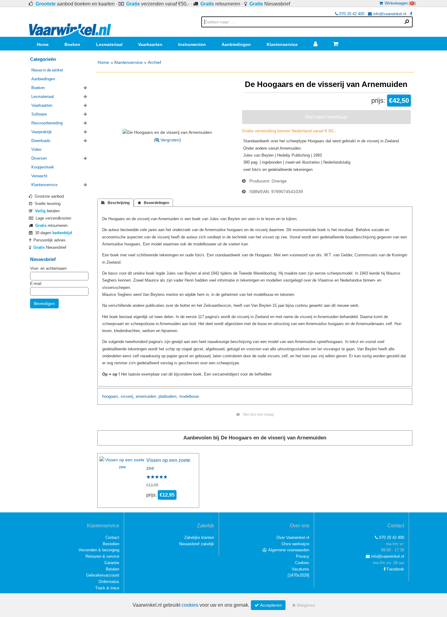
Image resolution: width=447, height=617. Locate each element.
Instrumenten (192, 44)
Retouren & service (102, 556)
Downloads (40, 141)
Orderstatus (109, 581)
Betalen (112, 569)
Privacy (302, 556)
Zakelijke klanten (199, 537)
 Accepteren (268, 605)
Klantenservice (282, 44)
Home (43, 44)
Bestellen (111, 544)
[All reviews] (157, 477)
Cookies (302, 562)
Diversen (39, 158)
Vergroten (169, 140)
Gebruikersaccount (102, 575)
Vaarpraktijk (41, 132)
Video (36, 149)
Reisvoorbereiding (47, 123)
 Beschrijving (115, 203)
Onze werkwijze (295, 544)
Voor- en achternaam (48, 268)
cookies (190, 605)
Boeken (72, 44)
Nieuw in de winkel (47, 70)
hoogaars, (111, 396)
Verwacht (39, 176)
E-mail (35, 283)
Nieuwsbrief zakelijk (196, 544)
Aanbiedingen (236, 44)
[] (298, 575)
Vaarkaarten (150, 44)
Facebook (395, 569)
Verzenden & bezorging (98, 550)
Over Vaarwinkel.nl (292, 537)
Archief (154, 62)
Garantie (111, 562)
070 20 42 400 (351, 14)
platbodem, (168, 396)
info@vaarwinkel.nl (389, 14)
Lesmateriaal (109, 44)
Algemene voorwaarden (288, 550)
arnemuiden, (146, 396)
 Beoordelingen (153, 203)
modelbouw (189, 396)
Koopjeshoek (42, 167)
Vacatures (300, 569)
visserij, (127, 396)
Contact (112, 537)
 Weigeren (303, 605)
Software (39, 114)
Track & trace (107, 588)
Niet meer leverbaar (326, 116)
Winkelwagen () (399, 3)
